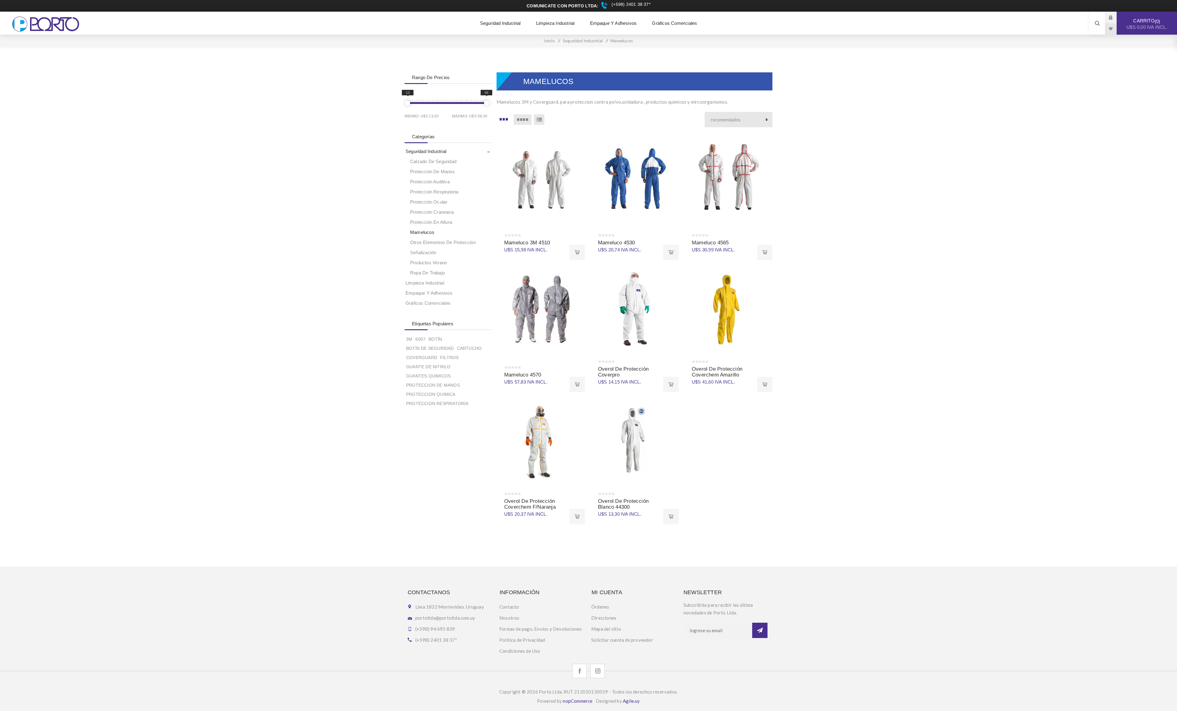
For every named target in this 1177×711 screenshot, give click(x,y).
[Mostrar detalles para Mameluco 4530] (634, 177)
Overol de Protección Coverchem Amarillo (717, 372)
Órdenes (600, 607)
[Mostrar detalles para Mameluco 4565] (728, 177)
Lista (539, 119)
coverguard (421, 357)
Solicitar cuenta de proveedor (622, 640)
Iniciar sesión (1115, 17)
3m (409, 339)
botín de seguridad (430, 348)
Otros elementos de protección (443, 242)
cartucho (469, 348)
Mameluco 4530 (616, 243)
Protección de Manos (432, 171)
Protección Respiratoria (434, 191)
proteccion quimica (430, 394)
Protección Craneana (432, 212)
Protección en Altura (431, 222)
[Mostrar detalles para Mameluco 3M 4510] (541, 177)
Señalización (423, 252)
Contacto (509, 607)
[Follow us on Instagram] (597, 671)
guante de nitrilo (428, 366)
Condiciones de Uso (519, 651)
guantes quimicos (428, 375)
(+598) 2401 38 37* (630, 4)
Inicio (549, 40)
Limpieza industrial (425, 282)
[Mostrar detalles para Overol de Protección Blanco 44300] (634, 442)
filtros (449, 357)
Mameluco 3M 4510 (527, 243)
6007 (420, 339)
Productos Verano (428, 262)
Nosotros (509, 618)
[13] (407, 103)
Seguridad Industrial (426, 151)
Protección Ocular (428, 202)
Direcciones (603, 618)
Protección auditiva (430, 181)
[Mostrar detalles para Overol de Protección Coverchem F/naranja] (541, 442)
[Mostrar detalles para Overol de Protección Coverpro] (634, 310)
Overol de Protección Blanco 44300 (623, 504)
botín (435, 339)
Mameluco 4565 (710, 243)
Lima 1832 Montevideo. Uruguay (449, 607)
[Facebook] (579, 671)
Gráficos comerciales (428, 303)
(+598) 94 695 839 (435, 629)
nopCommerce (577, 701)
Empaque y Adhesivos (429, 293)
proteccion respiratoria (437, 403)
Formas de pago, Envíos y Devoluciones (540, 629)
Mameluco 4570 (522, 375)
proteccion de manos (433, 385)
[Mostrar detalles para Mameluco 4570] (541, 310)
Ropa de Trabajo (427, 272)
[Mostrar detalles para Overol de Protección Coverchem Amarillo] (728, 310)
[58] (486, 103)
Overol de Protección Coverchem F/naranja (530, 504)
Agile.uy (631, 701)
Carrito (1146, 24)
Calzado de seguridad (433, 161)
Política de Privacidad (522, 640)
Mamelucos (422, 232)
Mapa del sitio (606, 629)
